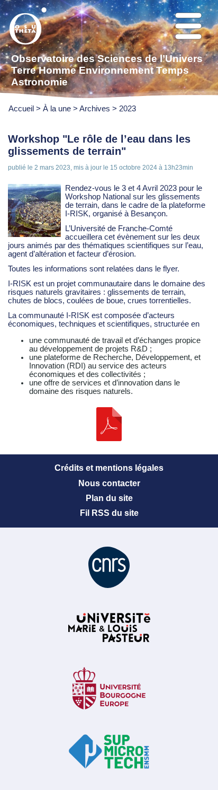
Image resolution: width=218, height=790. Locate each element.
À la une (58, 108)
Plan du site (109, 498)
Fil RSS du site (109, 512)
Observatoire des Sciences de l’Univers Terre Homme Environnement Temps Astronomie (107, 70)
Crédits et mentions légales (109, 467)
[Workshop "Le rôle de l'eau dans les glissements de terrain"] (34, 234)
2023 (127, 108)
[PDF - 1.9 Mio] (109, 438)
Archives (94, 108)
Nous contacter (109, 483)
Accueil (21, 108)
